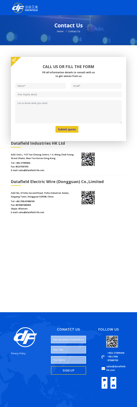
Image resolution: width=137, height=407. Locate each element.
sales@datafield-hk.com (31, 170)
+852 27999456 (22, 162)
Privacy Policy (18, 353)
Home (60, 31)
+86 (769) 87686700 (24, 201)
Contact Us (74, 31)
